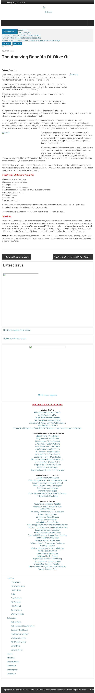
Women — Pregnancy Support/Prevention (50, 567)
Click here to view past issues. (14, 339)
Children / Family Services (38, 527)
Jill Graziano (40, 452)
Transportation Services (42, 564)
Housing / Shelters (47, 546)
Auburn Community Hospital (47, 478)
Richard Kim (42, 467)
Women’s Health (17, 614)
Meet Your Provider (18, 642)
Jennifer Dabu (40, 449)
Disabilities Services (43, 530)
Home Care (54, 538)
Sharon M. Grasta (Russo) (41, 470)
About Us (10, 658)
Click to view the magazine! (47, 395)
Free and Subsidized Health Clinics (47, 533)
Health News (16, 590)
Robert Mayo (53, 467)
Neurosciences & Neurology (48, 553)
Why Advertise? (13, 662)
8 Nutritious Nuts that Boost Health (47, 413)
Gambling (63, 535)
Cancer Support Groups (36, 525)
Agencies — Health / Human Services (47, 507)
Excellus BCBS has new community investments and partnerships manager (31, 40)
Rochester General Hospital (47, 488)
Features (10, 578)
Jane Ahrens (55, 447)
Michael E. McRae (38, 460)
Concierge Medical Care (58, 527)
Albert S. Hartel (42, 436)
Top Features (16, 598)
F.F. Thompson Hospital (57, 480)
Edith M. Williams (53, 444)
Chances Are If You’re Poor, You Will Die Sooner (47, 423)
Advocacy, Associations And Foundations (47, 512)
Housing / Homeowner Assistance (51, 543)
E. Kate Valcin (40, 444)
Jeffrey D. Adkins (87, 690)
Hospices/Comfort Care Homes (47, 540)
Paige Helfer (39, 465)
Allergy (40, 514)
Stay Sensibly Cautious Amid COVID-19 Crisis (71, 257)
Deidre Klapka (40, 441)
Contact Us (11, 674)
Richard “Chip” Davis (53, 465)
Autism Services (51, 514)
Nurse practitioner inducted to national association (21, 38)
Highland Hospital (56, 483)
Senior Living (57, 559)
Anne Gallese (54, 436)
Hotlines (33, 543)
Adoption (57, 504)
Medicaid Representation (40, 548)
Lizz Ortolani (38, 457)
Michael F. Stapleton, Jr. (55, 460)
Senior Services (41, 561)
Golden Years (16, 610)
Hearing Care (53, 535)
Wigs (31, 567)
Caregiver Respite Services (57, 525)
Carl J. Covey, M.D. (24, 33)
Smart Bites (17, 43)
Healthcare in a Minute (19, 634)
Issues (9, 654)
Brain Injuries (41, 522)
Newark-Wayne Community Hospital (47, 486)
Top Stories (15, 582)
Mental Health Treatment (47, 551)
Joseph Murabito (53, 452)
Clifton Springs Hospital (37, 480)
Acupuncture (39, 504)
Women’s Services (45, 569)
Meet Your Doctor (18, 586)
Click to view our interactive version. (17, 330)
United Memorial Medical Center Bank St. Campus (47, 493)
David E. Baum (53, 439)
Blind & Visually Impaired (47, 520)
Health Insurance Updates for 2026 (47, 420)
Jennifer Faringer (53, 449)
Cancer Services (53, 522)
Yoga (55, 569)
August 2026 (22, 30)
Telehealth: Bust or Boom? (47, 426)
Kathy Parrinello (41, 454)
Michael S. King (54, 462)
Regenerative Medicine (41, 559)
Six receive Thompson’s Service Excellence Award (21, 35)
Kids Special (16, 606)
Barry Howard (41, 439)
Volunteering (57, 564)
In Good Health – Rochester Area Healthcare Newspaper (34, 690)
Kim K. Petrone (54, 454)
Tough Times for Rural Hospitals (47, 418)
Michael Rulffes (41, 462)
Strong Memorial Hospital (47, 491)
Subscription (12, 670)
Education (56, 530)
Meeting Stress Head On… (47, 415)
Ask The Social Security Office (22, 626)
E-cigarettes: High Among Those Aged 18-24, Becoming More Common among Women (47, 428)
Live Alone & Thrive (18, 638)
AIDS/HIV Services (47, 509)
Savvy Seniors (16, 650)
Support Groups (54, 561)
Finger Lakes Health (40, 483)
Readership (11, 666)
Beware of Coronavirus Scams (17, 257)
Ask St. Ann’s (16, 622)
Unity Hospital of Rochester (47, 496)
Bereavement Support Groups (47, 517)
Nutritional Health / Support (47, 556)
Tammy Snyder (58, 470)
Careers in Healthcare (19, 630)
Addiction (49, 504)
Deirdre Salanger (53, 441)
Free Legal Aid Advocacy (37, 535)
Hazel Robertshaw (42, 447)
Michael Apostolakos (53, 457)
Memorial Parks (58, 548)
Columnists (6, 43)
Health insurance (42, 538)
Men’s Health (16, 602)
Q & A (13, 594)
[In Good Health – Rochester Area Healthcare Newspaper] (5, 23)
